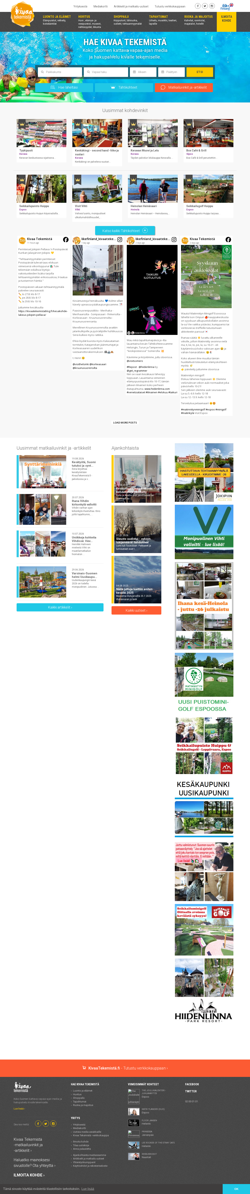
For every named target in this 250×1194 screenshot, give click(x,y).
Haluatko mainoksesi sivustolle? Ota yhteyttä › (34, 1163)
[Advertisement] (125, 1046)
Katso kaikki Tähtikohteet (121, 231)
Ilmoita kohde (80, 1141)
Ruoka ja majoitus (83, 1105)
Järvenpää (148, 1133)
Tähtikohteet (127, 87)
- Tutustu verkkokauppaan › (128, 1068)
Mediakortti (101, 6)
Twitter (191, 1091)
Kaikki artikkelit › (60, 607)
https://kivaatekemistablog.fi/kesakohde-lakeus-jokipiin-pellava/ (43, 313)
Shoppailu (79, 1097)
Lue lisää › (19, 1108)
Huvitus (77, 1094)
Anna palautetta (82, 1148)
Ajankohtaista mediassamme (89, 1155)
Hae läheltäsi (67, 87)
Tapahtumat (79, 1101)
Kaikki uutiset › (136, 610)
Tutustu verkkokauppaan (170, 6)
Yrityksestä (80, 6)
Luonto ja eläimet (82, 1090)
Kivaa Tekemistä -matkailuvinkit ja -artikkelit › (28, 1145)
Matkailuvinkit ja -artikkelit (187, 87)
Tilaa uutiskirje (81, 1145)
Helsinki (149, 1122)
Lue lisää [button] (87, 1188)
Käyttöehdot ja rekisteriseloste (90, 1165)
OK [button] (236, 1188)
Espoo (154, 1093)
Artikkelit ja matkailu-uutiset (131, 6)
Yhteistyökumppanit (84, 1162)
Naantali (149, 1156)
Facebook (192, 1084)
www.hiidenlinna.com (157, 389)
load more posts (125, 422)
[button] (43, 277)
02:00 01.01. (191, 1101)
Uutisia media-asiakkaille (87, 1131)
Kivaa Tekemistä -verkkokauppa (91, 1135)
